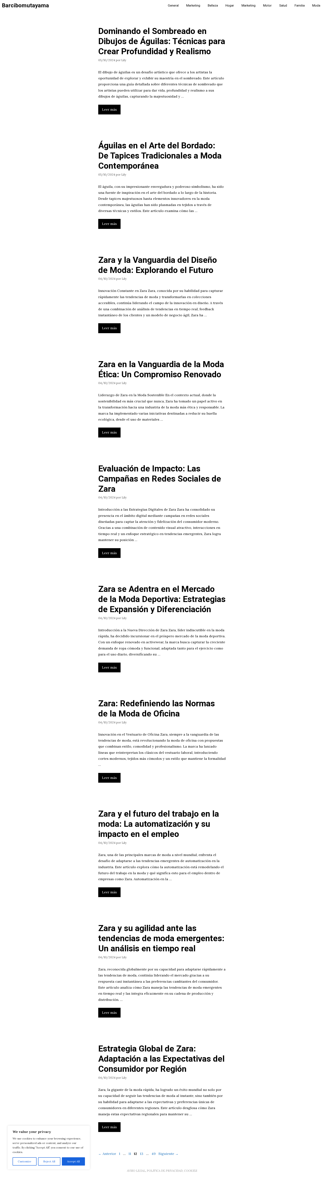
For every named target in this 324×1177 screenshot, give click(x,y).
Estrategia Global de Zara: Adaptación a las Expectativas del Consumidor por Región (161, 1059)
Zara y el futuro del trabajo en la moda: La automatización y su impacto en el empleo (158, 824)
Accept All (73, 1161)
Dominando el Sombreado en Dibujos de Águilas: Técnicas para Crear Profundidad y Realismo (161, 41)
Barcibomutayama (25, 6)
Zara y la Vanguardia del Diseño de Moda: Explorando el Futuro (157, 265)
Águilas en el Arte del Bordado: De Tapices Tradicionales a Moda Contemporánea (160, 156)
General (173, 5)
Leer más (109, 109)
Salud (283, 5)
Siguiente (168, 1153)
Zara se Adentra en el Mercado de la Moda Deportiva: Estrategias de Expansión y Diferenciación (162, 599)
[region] (49, 1147)
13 (142, 1153)
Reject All (49, 1161)
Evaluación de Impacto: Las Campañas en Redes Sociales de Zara (159, 479)
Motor (267, 5)
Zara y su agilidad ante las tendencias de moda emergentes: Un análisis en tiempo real (161, 938)
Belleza (213, 5)
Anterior (107, 1153)
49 (154, 1153)
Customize (24, 1161)
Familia (300, 5)
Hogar (229, 5)
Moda (316, 5)
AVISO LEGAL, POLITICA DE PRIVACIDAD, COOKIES (162, 1170)
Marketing (193, 5)
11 (130, 1153)
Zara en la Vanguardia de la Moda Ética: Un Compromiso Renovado (161, 369)
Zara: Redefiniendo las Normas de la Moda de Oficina (156, 708)
